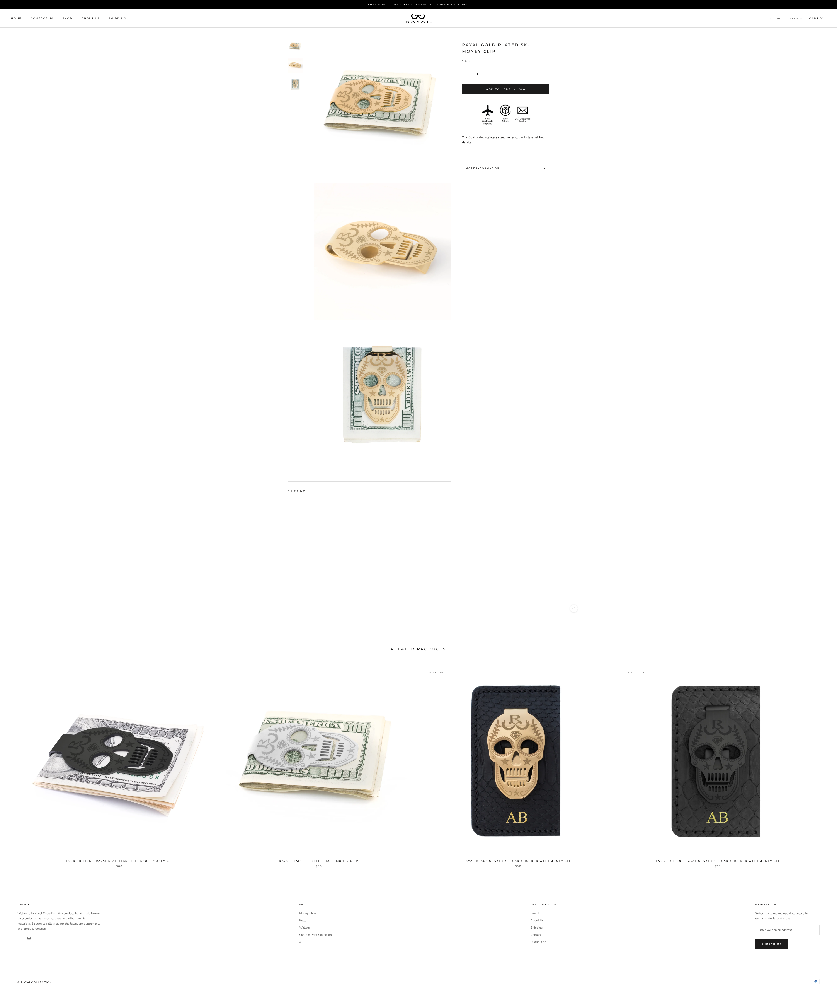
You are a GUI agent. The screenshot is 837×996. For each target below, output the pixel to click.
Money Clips (307, 913)
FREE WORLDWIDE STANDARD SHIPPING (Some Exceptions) (418, 4)
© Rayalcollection (34, 982)
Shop (68, 18)
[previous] (14, 763)
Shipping (117, 18)
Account (777, 18)
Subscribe (772, 944)
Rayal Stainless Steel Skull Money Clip (318, 861)
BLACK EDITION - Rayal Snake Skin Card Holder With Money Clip (717, 861)
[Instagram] (29, 938)
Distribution (538, 942)
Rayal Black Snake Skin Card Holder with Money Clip (518, 861)
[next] (823, 763)
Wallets (304, 928)
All (301, 942)
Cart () (817, 18)
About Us (90, 18)
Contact (536, 935)
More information (482, 168)
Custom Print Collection (315, 935)
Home (16, 18)
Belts (302, 920)
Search (796, 18)
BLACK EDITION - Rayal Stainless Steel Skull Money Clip (119, 861)
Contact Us (42, 18)
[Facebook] (18, 938)
